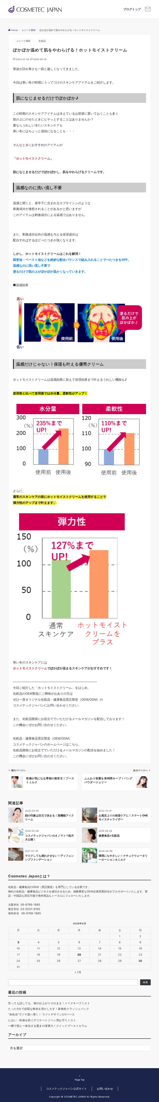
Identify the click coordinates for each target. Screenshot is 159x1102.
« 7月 (78, 972)
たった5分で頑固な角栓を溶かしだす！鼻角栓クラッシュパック (48, 1008)
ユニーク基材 (23, 41)
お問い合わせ (56, 705)
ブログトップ (132, 9)
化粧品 (42, 41)
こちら (73, 744)
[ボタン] (148, 11)
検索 (145, 982)
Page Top (80, 1079)
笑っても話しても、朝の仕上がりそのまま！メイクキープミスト (49, 1003)
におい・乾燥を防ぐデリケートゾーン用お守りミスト (42, 1020)
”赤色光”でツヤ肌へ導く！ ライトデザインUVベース (41, 1014)
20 (79, 954)
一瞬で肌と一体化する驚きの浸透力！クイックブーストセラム (47, 1025)
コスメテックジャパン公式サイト (66, 1088)
